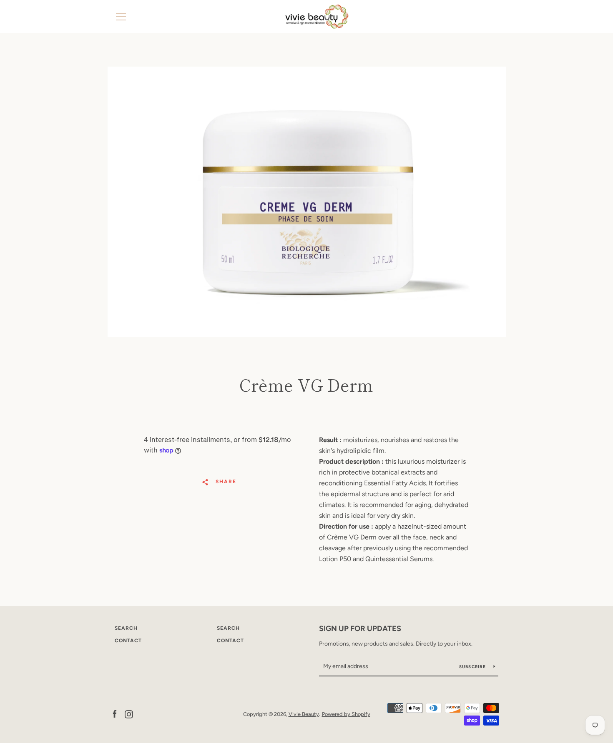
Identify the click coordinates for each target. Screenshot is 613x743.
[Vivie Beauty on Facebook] (115, 714)
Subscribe (473, 666)
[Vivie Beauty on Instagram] (129, 714)
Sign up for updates (360, 628)
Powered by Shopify (346, 714)
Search (126, 628)
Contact (128, 641)
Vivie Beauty (304, 714)
